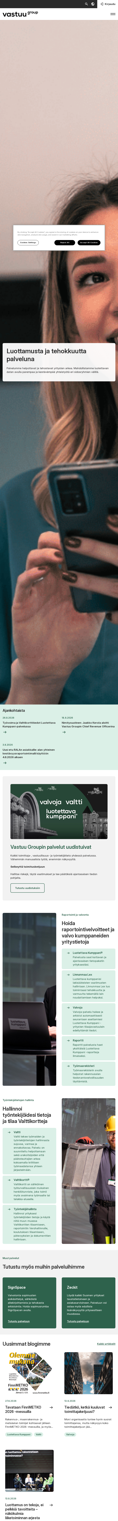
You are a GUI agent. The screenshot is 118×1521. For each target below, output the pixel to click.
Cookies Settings (28, 242)
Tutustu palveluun (19, 1321)
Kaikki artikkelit (106, 1343)
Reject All (64, 242)
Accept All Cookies (89, 242)
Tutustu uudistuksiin (27, 888)
